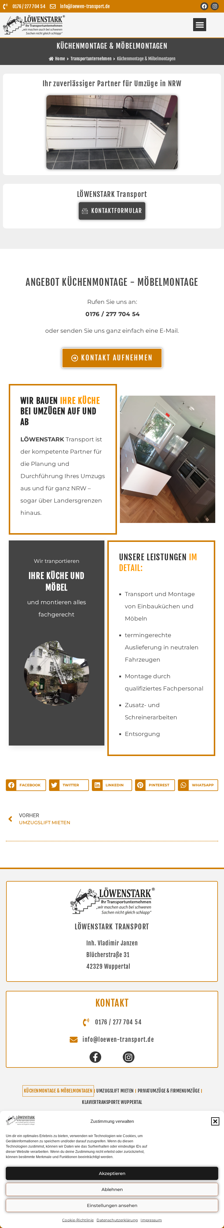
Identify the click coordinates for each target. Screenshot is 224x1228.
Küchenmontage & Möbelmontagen (58, 1091)
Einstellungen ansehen (112, 1205)
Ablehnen (112, 1189)
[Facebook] (204, 6)
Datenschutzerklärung (117, 1220)
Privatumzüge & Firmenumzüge (169, 1091)
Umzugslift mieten (115, 1091)
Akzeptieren (112, 1173)
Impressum (151, 1220)
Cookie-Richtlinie (78, 1220)
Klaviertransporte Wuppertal (112, 1102)
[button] (215, 1121)
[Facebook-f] (95, 1057)
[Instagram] (214, 6)
